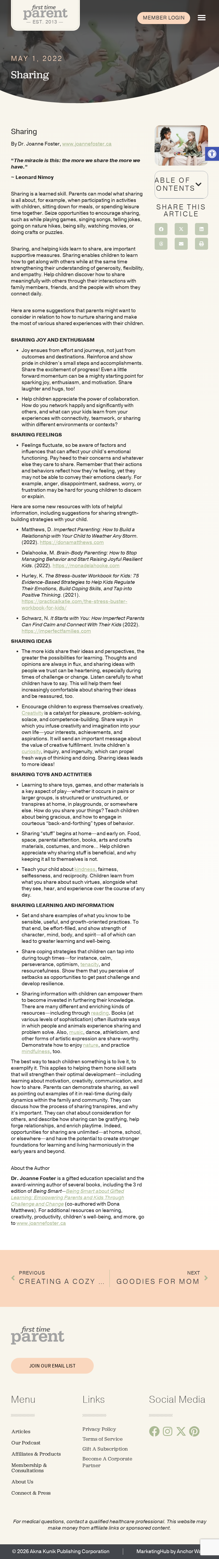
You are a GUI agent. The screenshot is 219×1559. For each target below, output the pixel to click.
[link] (212, 154)
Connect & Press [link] (31, 1493)
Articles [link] (20, 1431)
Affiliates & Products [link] (36, 1454)
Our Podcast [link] (26, 1442)
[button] (201, 17)
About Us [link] (22, 1481)
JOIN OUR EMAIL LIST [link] (52, 1365)
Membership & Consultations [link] (29, 1468)
